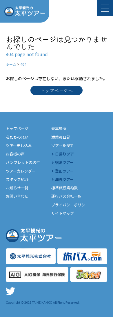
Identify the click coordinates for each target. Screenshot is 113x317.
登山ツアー (64, 171)
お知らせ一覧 (17, 187)
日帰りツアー (66, 154)
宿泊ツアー (64, 162)
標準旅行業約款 (64, 187)
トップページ (17, 128)
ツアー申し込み (19, 145)
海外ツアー (64, 179)
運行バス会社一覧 (66, 196)
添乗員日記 (60, 137)
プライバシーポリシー (70, 205)
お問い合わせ (17, 196)
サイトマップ (62, 213)
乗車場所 (58, 128)
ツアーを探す (62, 145)
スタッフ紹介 (17, 179)
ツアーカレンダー (21, 171)
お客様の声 (15, 154)
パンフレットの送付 (23, 162)
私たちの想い (17, 137)
